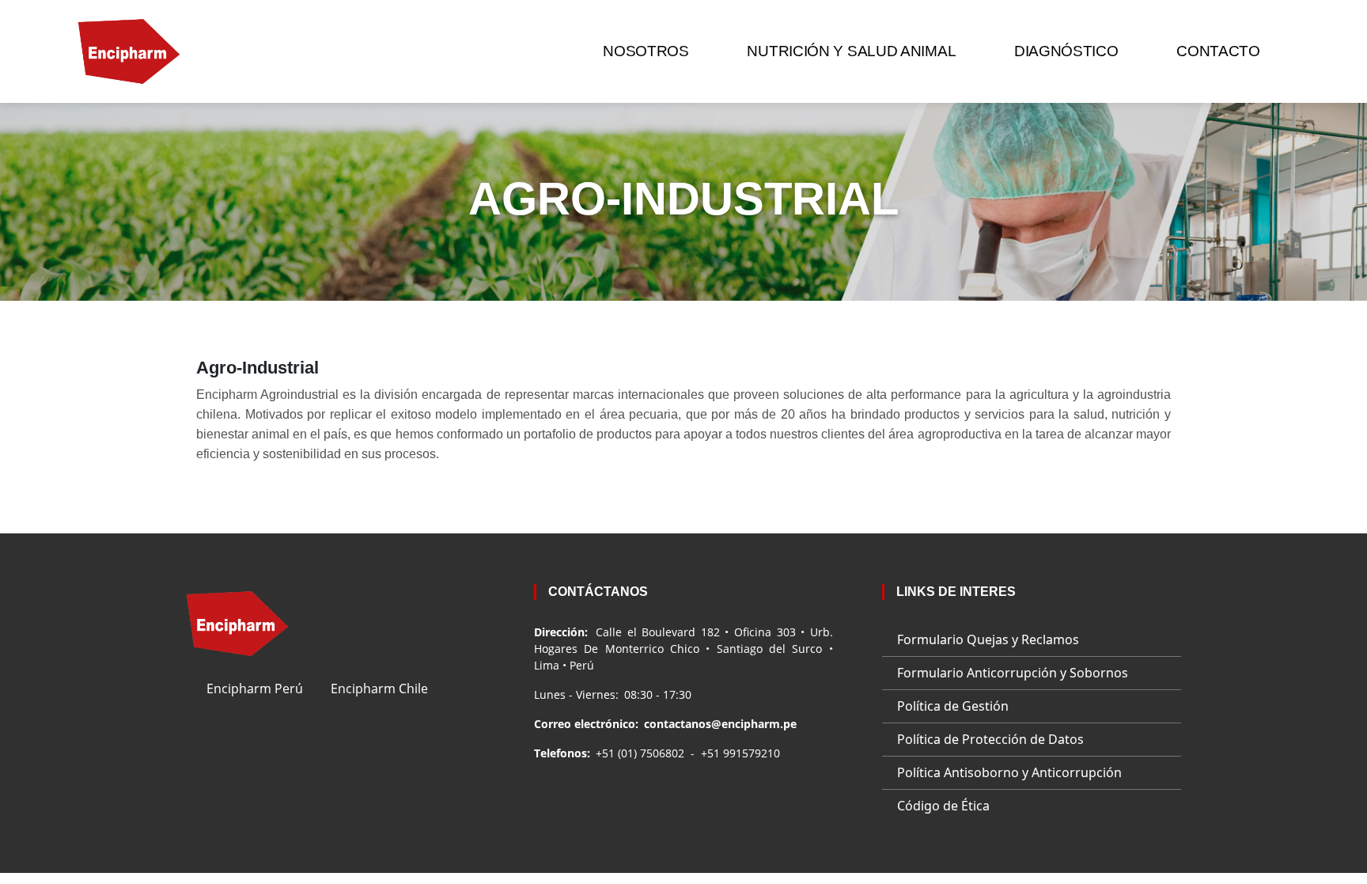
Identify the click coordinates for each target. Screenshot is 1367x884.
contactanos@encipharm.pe (720, 723)
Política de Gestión (953, 706)
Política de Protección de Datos (990, 739)
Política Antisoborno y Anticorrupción (1009, 772)
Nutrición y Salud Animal (851, 51)
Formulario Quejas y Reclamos (988, 639)
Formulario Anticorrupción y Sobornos (1012, 672)
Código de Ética (943, 805)
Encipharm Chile (379, 688)
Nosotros (646, 51)
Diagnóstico (1066, 51)
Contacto (1218, 51)
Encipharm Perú (254, 688)
